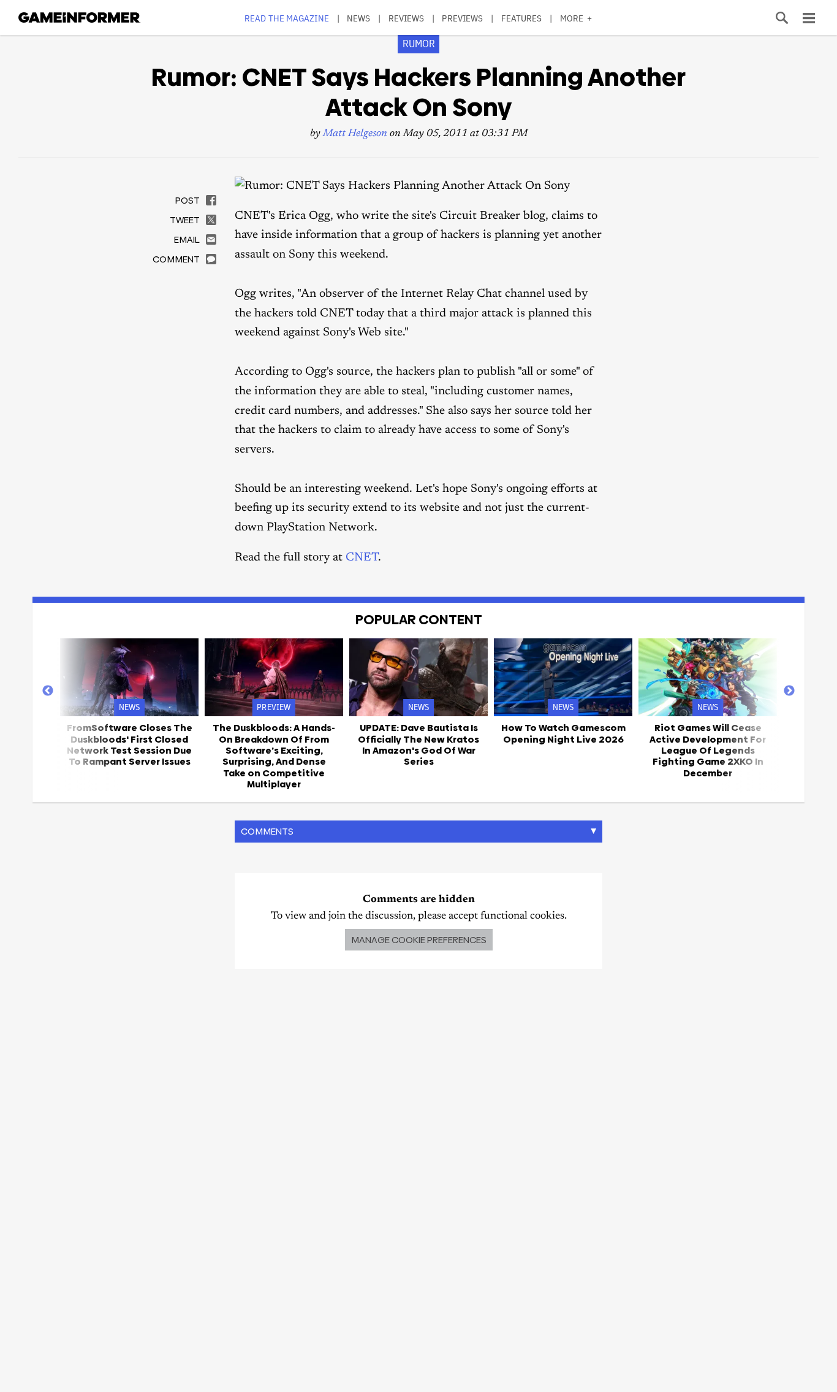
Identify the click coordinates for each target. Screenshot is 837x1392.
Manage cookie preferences (419, 939)
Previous (48, 691)
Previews (462, 18)
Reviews (406, 18)
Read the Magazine (286, 18)
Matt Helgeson (355, 134)
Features (521, 18)
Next (789, 691)
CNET (362, 558)
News (358, 18)
